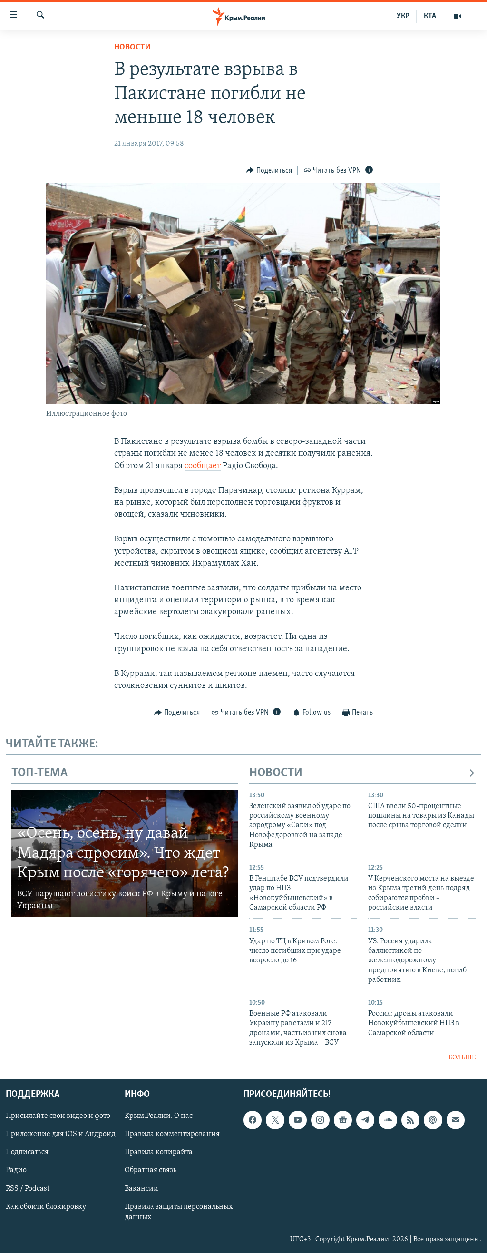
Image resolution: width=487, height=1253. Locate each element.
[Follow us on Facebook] (253, 1120)
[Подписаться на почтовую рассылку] (456, 1120)
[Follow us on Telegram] (365, 1120)
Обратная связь (150, 1170)
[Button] (269, 171)
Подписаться (27, 1152)
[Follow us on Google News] (343, 1120)
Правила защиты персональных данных (179, 1212)
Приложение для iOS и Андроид (61, 1134)
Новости (132, 47)
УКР (403, 16)
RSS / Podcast (27, 1188)
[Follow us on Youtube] (298, 1120)
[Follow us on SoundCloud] (388, 1120)
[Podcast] (433, 1120)
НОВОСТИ (275, 773)
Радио (16, 1170)
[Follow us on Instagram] (320, 1120)
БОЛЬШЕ (462, 1057)
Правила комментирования (172, 1134)
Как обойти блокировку (46, 1206)
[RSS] (410, 1120)
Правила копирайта (159, 1152)
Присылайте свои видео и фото (58, 1116)
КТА (430, 16)
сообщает (203, 466)
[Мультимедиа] (457, 16)
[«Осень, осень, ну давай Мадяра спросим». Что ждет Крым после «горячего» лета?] (124, 853)
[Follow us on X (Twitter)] (275, 1120)
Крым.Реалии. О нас (159, 1116)
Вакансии (141, 1188)
